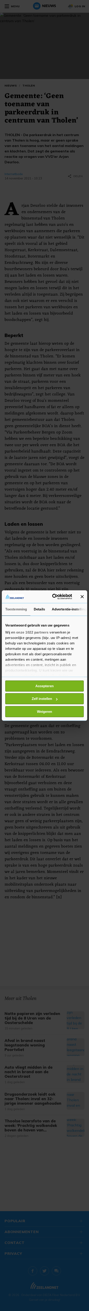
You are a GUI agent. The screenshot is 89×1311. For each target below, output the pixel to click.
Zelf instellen (42, 699)
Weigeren (44, 711)
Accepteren (44, 686)
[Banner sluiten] (82, 596)
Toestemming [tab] (16, 609)
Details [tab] (39, 609)
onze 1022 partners (32, 632)
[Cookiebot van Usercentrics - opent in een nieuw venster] (54, 597)
